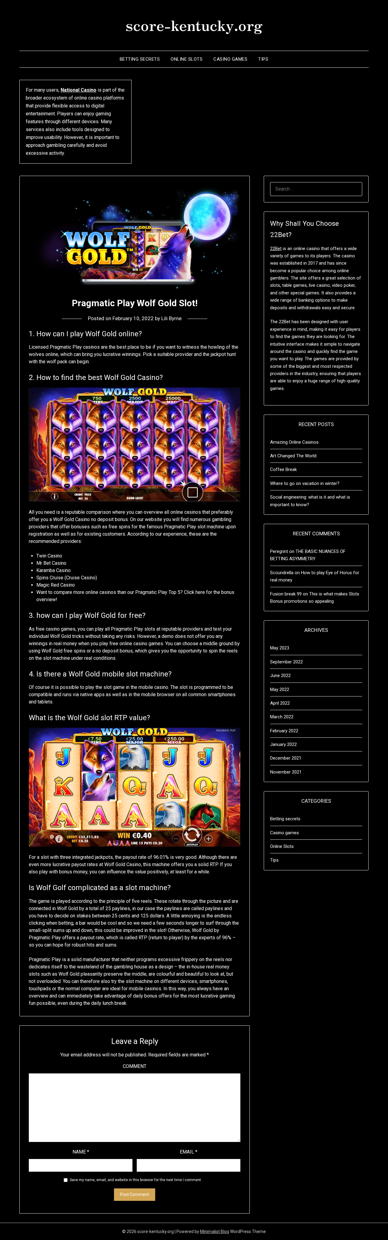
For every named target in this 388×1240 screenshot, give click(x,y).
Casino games (230, 59)
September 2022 (286, 662)
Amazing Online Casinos (294, 442)
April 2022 (280, 703)
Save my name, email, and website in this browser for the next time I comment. (136, 1180)
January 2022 (283, 744)
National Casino (78, 90)
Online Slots (186, 59)
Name (80, 1152)
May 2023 (279, 648)
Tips (263, 59)
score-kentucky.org (194, 24)
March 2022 (281, 717)
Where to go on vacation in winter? (305, 483)
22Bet (276, 248)
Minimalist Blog (214, 1231)
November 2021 (286, 772)
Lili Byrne (171, 318)
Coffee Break (283, 469)
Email (188, 1152)
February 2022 (284, 730)
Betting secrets (140, 59)
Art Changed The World (293, 456)
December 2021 (285, 758)
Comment (134, 1066)
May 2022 (279, 689)
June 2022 (280, 675)
